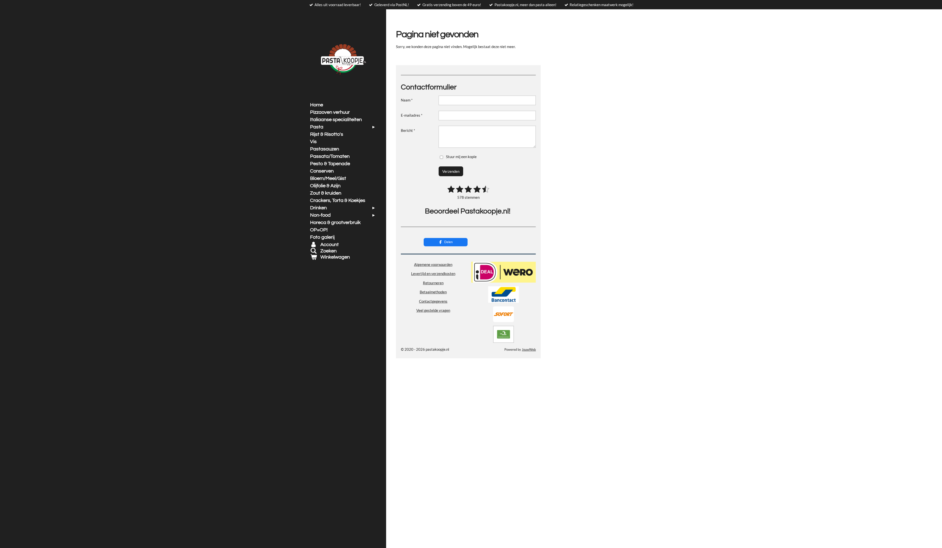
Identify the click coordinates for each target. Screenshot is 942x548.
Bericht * (408, 130)
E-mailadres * (411, 115)
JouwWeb (529, 349)
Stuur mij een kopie (461, 156)
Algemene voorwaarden (433, 264)
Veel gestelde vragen (433, 310)
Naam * (407, 100)
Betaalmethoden (433, 292)
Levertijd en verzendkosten (433, 273)
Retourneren (433, 283)
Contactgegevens (433, 301)
